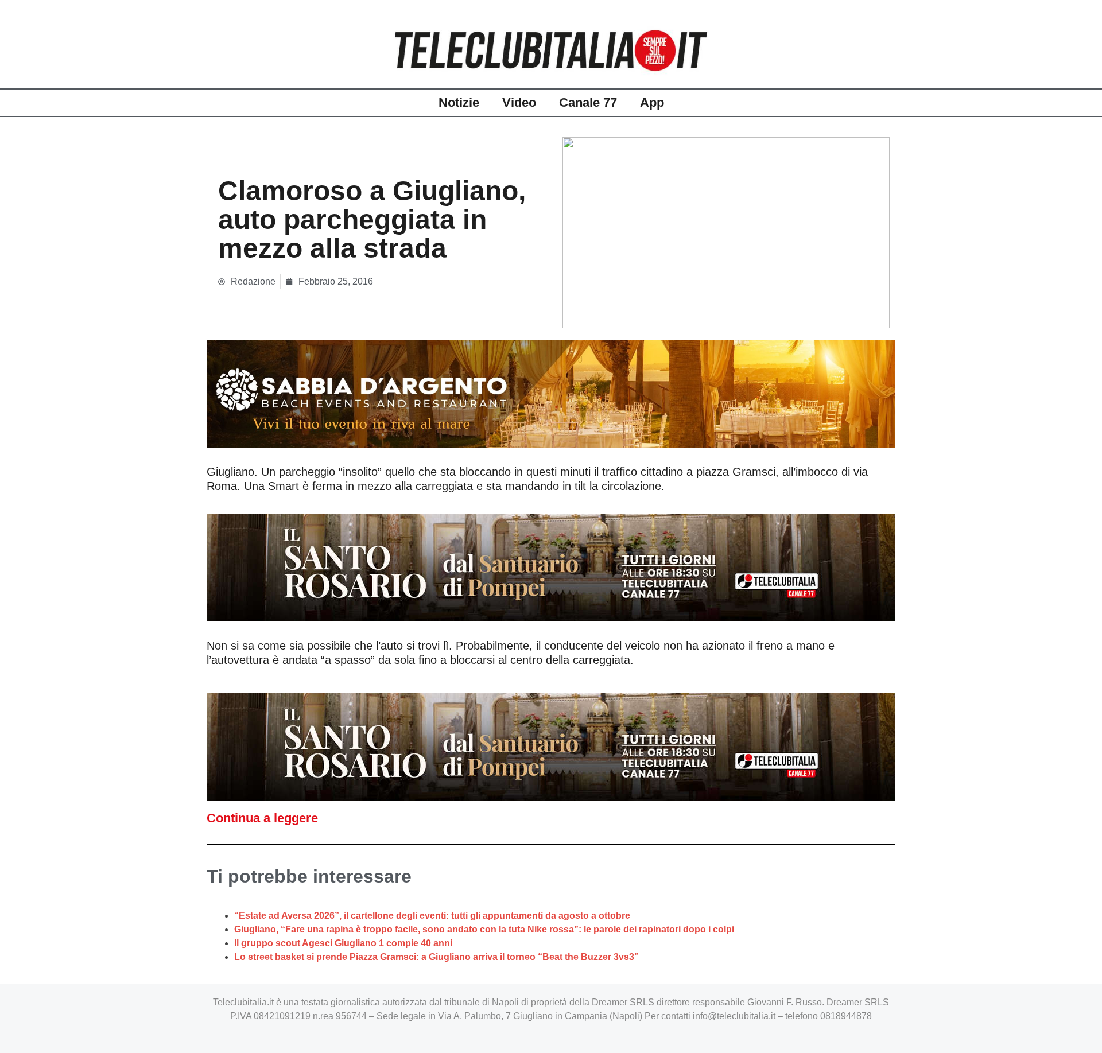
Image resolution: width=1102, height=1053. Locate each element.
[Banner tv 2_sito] (551, 566)
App (652, 102)
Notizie (459, 102)
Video (519, 102)
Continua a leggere (262, 818)
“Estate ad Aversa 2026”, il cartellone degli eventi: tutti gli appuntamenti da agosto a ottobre (432, 915)
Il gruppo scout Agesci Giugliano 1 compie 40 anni (343, 943)
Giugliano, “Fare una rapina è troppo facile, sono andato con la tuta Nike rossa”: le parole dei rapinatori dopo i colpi (484, 929)
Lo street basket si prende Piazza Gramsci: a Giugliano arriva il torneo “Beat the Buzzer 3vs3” (436, 957)
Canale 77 (588, 102)
